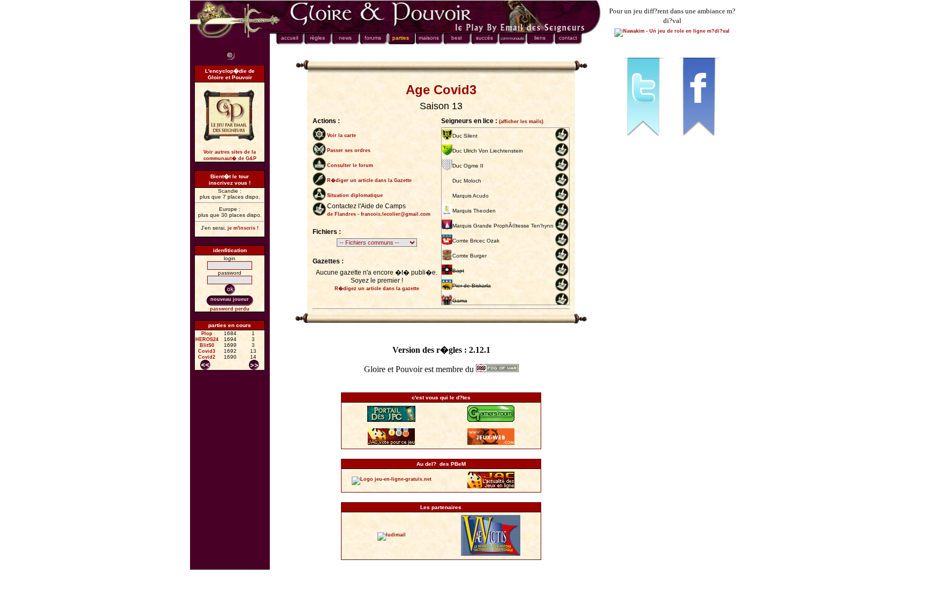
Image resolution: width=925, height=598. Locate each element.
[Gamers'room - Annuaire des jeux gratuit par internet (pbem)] (490, 420)
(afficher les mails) (521, 121)
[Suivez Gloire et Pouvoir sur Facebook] (700, 141)
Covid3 (206, 351)
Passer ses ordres (348, 150)
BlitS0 (207, 345)
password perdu (229, 309)
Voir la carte (341, 135)
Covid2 (206, 357)
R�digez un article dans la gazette (377, 288)
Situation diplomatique (355, 195)
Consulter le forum (350, 165)
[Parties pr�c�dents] (205, 365)
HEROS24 (206, 339)
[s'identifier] (230, 289)
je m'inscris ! (243, 228)
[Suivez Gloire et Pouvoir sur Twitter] (644, 141)
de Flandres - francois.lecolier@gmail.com (378, 214)
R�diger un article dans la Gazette (369, 180)
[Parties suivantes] (254, 365)
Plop (207, 333)
